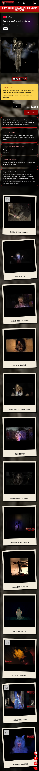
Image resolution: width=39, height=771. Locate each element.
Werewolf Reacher (20, 764)
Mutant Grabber (19, 365)
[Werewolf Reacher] (19, 745)
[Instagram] (35, 763)
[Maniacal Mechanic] (19, 656)
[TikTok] (35, 768)
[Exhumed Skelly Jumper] (20, 479)
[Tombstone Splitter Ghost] (20, 390)
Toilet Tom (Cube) (20, 720)
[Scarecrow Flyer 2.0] (19, 567)
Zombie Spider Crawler (19, 232)
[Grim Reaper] (19, 434)
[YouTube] (35, 753)
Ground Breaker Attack (20, 321)
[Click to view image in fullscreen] (19, 55)
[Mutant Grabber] (19, 346)
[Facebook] (35, 758)
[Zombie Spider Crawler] (19, 213)
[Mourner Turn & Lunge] (19, 523)
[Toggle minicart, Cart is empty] (28, 2)
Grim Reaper (20, 454)
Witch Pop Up (20, 276)
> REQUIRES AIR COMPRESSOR (13, 147)
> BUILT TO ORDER (9, 159)
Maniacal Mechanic (19, 676)
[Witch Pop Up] (19, 257)
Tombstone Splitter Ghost (19, 409)
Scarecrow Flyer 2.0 (20, 587)
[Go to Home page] (8, 3)
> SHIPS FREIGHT (9, 132)
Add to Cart (31, 112)
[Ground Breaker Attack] (19, 301)
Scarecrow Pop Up (19, 631)
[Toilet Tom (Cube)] (19, 700)
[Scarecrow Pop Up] (20, 612)
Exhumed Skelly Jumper (19, 498)
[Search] (19, 2)
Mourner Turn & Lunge (20, 543)
